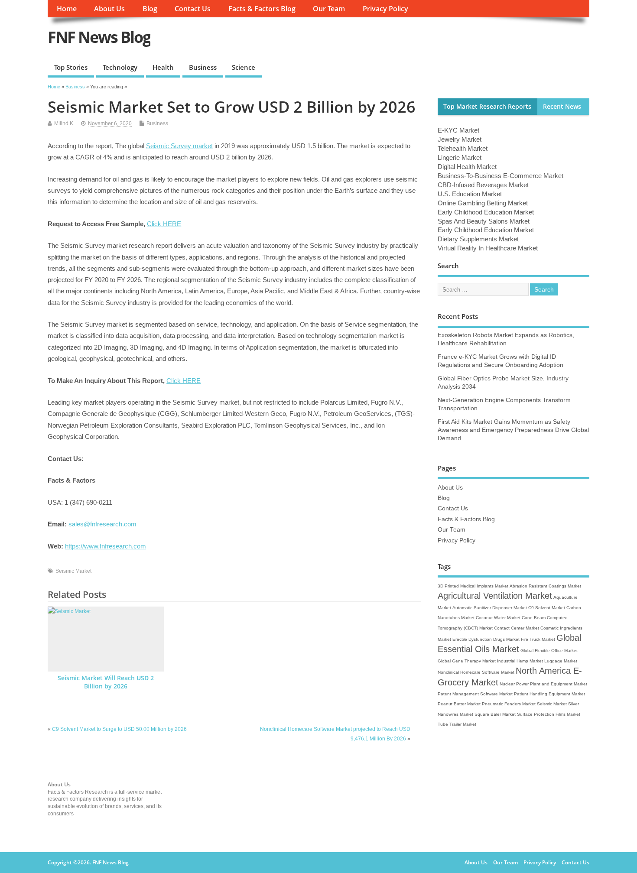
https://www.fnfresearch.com (105, 546)
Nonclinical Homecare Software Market (476, 672)
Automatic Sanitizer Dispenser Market (489, 607)
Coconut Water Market (498, 617)
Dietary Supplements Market (478, 239)
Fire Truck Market (538, 639)
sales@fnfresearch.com (102, 524)
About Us (109, 8)
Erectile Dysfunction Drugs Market (486, 639)
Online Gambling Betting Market (483, 203)
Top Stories (71, 67)
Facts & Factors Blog (262, 8)
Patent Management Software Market (475, 693)
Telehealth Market (463, 148)
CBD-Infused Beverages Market (483, 184)
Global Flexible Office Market (549, 650)
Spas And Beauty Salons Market (484, 221)
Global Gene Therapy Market (467, 661)
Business (203, 67)
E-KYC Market (458, 130)
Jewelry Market (459, 139)
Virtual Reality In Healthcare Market (488, 248)
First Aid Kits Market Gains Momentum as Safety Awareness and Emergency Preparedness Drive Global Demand (513, 430)
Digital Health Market (467, 166)
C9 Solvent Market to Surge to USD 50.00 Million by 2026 (119, 729)
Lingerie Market (459, 157)
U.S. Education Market (470, 194)
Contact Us (193, 8)
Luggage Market (560, 661)
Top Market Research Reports (487, 106)
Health (163, 67)
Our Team (329, 8)
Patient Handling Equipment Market (549, 693)
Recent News (562, 106)
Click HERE (164, 223)
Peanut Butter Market (459, 703)
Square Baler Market (495, 714)
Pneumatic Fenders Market (509, 703)
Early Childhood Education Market (486, 212)
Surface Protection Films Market (548, 714)
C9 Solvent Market (546, 607)
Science (243, 67)
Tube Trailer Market (457, 724)
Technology (120, 67)
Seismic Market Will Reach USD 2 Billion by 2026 (106, 682)
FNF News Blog (99, 37)
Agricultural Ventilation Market (495, 595)
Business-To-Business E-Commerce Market (500, 175)
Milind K (63, 123)
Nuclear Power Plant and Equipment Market (543, 684)
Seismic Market (73, 571)
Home (67, 8)
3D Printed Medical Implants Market (473, 586)
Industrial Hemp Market (520, 661)
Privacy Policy (385, 8)
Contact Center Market (516, 628)
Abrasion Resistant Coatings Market (545, 586)
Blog (150, 8)
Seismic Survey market (179, 145)
